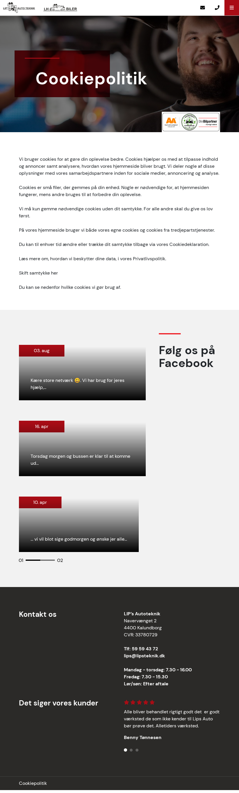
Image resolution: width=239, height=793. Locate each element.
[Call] (217, 7)
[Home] (21, 7)
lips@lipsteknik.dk (144, 656)
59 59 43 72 (145, 649)
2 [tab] (43, 562)
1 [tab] (28, 562)
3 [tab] (137, 748)
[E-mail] (202, 7)
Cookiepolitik (33, 783)
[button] (231, 7)
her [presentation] (54, 273)
